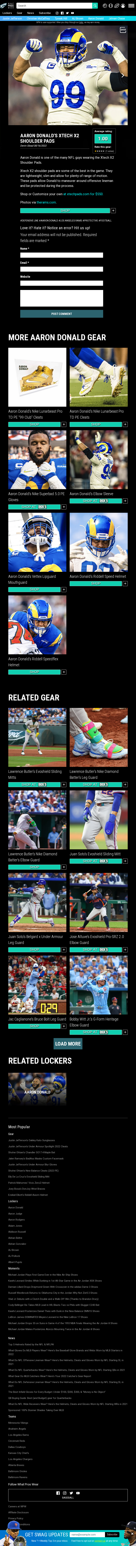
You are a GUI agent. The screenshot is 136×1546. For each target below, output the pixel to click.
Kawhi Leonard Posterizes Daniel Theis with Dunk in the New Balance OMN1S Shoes (54, 1311)
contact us (100, 1541)
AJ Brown (77, 18)
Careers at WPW (17, 1506)
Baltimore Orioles (17, 1471)
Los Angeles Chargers (20, 1459)
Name (24, 248)
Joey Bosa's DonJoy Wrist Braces (26, 1188)
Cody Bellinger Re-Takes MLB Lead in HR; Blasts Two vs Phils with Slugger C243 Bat (53, 1304)
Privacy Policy (15, 1518)
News (30, 13)
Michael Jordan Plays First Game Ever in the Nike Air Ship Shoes (43, 1274)
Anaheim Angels (17, 1428)
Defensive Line (30, 220)
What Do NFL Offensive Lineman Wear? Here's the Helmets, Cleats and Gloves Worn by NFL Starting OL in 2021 (66, 1362)
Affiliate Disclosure (18, 1512)
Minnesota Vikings (18, 1422)
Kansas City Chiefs (18, 1453)
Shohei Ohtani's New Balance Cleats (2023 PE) (33, 1170)
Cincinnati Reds (16, 1440)
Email (24, 262)
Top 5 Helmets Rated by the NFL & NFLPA (31, 1344)
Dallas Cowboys (17, 1447)
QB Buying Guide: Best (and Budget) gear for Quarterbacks (39, 1398)
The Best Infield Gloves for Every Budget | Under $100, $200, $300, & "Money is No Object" (57, 1391)
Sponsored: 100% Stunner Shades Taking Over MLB (36, 1410)
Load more (68, 1044)
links (81, 22)
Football (106, 220)
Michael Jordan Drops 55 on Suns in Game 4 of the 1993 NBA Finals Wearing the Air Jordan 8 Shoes (62, 1323)
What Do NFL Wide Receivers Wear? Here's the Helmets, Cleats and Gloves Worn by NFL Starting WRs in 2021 (68, 1404)
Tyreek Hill (61, 18)
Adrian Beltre (15, 1237)
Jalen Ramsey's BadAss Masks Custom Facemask (36, 1158)
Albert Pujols (15, 1262)
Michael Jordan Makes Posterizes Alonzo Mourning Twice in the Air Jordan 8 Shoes (54, 1329)
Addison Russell (17, 1231)
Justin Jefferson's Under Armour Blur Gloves (32, 1164)
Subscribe (45, 13)
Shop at (29, 507)
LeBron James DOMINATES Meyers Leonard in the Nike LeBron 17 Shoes (48, 1317)
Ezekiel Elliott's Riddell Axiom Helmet (28, 1194)
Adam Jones (15, 1225)
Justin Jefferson (12, 18)
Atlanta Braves (16, 1465)
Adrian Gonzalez (17, 1243)
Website (25, 276)
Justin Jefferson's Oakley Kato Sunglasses (31, 1140)
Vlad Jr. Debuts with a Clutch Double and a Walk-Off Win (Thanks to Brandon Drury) (53, 1299)
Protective (91, 220)
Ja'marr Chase (117, 18)
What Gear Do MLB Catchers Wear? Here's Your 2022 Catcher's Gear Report (49, 1376)
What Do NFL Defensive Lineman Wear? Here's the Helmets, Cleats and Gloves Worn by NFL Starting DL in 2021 (66, 1384)
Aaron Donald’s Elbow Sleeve (91, 493)
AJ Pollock (14, 1256)
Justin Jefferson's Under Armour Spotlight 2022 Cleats (38, 1146)
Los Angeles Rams (71, 220)
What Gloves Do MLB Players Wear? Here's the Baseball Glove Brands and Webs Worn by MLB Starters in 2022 (65, 1352)
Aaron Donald (96, 18)
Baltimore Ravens (17, 1477)
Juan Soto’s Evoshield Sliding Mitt (95, 854)
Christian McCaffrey (38, 18)
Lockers (7, 13)
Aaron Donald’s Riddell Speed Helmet (98, 576)
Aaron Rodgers (16, 1219)
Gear (19, 13)
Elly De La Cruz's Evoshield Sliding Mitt (28, 1176)
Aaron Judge (15, 1213)
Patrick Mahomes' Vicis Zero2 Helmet (29, 1182)
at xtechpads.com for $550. (83, 194)
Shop (65, 211)
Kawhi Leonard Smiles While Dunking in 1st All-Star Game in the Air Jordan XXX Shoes (55, 1280)
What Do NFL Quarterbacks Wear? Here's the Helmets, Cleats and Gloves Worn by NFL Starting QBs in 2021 (66, 1370)
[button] (123, 6)
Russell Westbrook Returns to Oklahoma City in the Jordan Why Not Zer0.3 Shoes (52, 1292)
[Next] (122, 75)
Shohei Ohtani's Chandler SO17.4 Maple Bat (31, 1152)
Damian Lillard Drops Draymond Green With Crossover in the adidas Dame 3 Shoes (53, 1286)
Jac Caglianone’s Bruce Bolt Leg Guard (37, 1019)
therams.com (46, 202)
